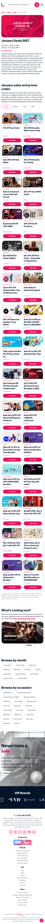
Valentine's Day (7, 692)
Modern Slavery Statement (22, 895)
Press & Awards (22, 878)
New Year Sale (18, 719)
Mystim (5, 157)
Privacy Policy (23, 902)
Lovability (27, 125)
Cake (4, 348)
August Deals (7, 674)
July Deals (38, 669)
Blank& (26, 253)
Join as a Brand (22, 892)
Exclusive (16, 723)
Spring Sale (6, 723)
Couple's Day (28, 705)
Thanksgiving (29, 714)
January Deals (7, 665)
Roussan (6, 253)
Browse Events (22, 861)
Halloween (6, 719)
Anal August (17, 705)
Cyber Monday (31, 710)
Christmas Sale (7, 710)
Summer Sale (18, 701)
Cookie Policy (22, 905)
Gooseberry (28, 508)
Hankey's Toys (7, 316)
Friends (22, 883)
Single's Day (18, 714)
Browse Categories (22, 851)
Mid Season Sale (31, 701)
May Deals (17, 669)
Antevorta (27, 540)
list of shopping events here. (25, 619)
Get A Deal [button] (12, 140)
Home (3, 12)
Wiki (22, 873)
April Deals (6, 669)
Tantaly (26, 157)
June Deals (27, 669)
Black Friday (6, 714)
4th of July (6, 705)
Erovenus (6, 189)
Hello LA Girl (28, 284)
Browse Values (22, 863)
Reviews (22, 880)
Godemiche (27, 444)
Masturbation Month (29, 697)
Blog (22, 870)
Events (15, 12)
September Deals (21, 674)
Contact (22, 885)
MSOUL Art (27, 380)
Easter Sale (29, 719)
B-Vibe (5, 508)
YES (4, 540)
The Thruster (7, 476)
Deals (8, 12)
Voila (25, 348)
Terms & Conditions (22, 897)
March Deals (32, 665)
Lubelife (26, 412)
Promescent (28, 572)
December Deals (22, 678)
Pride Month (6, 701)
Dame (4, 444)
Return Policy (22, 900)
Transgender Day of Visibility (11, 697)
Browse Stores (22, 856)
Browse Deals (22, 858)
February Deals (20, 665)
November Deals (8, 678)
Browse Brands (22, 853)
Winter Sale (19, 710)
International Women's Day (23, 692)
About (22, 875)
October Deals (34, 674)
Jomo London (7, 125)
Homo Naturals (28, 221)
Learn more (8, 773)
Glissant (26, 316)
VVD (4, 221)
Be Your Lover (7, 284)
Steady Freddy (7, 380)
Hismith (26, 476)
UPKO (25, 189)
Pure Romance (7, 412)
